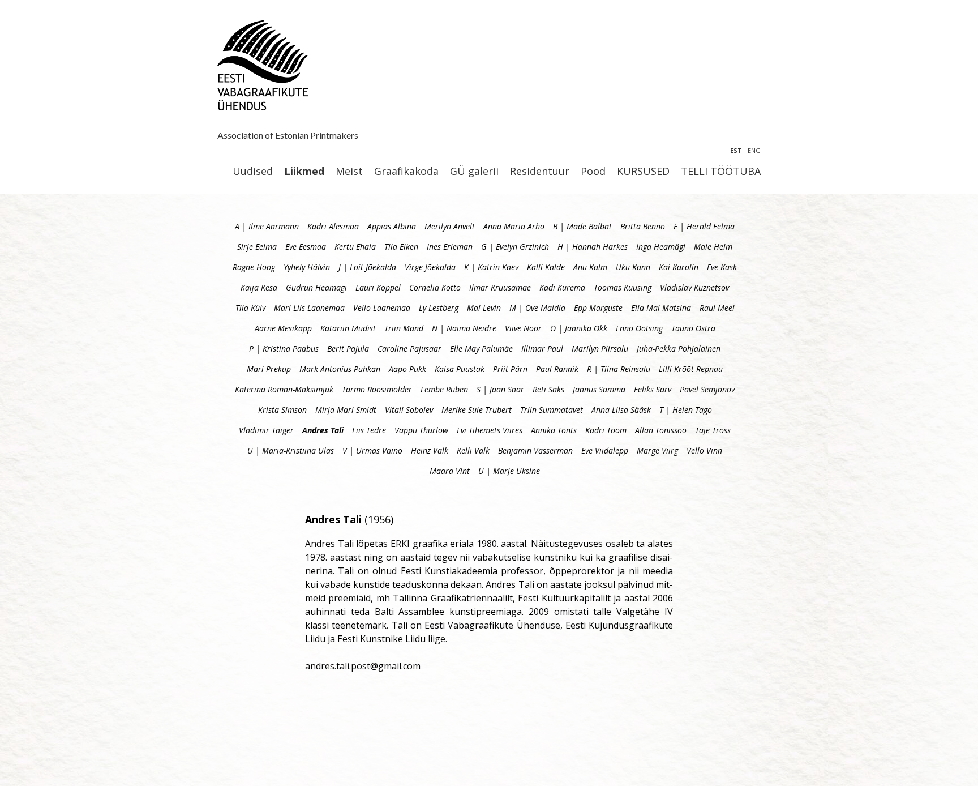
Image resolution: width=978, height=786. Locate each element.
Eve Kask (722, 267)
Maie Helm (713, 246)
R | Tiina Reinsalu (618, 369)
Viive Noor (523, 328)
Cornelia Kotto (435, 287)
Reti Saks (548, 389)
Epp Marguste (598, 307)
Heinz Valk (429, 450)
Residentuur (539, 171)
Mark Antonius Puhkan (339, 369)
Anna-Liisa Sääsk (621, 409)
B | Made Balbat (582, 226)
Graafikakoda (406, 171)
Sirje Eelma (257, 246)
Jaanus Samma (599, 389)
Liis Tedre (369, 430)
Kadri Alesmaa (333, 226)
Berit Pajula (348, 348)
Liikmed (304, 171)
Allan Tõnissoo (661, 430)
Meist (349, 171)
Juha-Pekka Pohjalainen (678, 348)
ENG (754, 150)
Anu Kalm (590, 267)
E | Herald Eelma (704, 226)
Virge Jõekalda (430, 267)
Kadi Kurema (562, 287)
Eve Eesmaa (305, 246)
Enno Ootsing (639, 328)
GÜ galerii (474, 171)
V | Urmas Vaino (372, 450)
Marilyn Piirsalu (600, 348)
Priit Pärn (510, 369)
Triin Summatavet (551, 409)
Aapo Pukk (407, 369)
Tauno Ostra (693, 328)
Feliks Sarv (652, 389)
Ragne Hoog (254, 267)
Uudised (253, 171)
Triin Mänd (403, 328)
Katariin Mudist (348, 328)
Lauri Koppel (378, 287)
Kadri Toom (606, 430)
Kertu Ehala (355, 246)
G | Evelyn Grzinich (515, 246)
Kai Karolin (678, 267)
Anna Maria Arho (513, 226)
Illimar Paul (542, 348)
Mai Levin (484, 307)
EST (736, 150)
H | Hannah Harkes (592, 246)
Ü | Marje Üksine (509, 470)
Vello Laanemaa (381, 307)
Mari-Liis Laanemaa (309, 307)
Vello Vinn (704, 450)
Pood (593, 171)
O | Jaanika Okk (578, 328)
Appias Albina (391, 226)
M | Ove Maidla (537, 307)
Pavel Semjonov (707, 389)
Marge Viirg (657, 450)
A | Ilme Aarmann (267, 226)
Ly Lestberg (438, 307)
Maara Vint (450, 470)
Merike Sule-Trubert (476, 409)
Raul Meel (717, 307)
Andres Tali (323, 430)
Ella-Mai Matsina (661, 307)
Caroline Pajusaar (409, 348)
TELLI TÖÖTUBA (721, 171)
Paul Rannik (557, 369)
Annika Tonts (554, 430)
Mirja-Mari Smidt (345, 409)
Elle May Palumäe (481, 348)
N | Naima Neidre (464, 328)
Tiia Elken (401, 246)
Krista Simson (282, 409)
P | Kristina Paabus (284, 348)
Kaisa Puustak (459, 369)
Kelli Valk (473, 450)
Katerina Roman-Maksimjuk (284, 389)
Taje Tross (713, 430)
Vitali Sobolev (409, 409)
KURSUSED (643, 171)
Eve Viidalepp (604, 450)
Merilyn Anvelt (449, 226)
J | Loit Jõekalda (367, 267)
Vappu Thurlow (421, 430)
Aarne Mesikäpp (283, 328)
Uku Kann (633, 267)
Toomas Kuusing (622, 287)
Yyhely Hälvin (307, 267)
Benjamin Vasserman (535, 450)
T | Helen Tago (685, 409)
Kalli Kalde (546, 267)
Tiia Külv (250, 307)
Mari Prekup (269, 369)
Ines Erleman (450, 246)
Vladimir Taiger (266, 430)
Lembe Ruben (444, 389)
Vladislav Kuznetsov (694, 287)
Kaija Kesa (259, 287)
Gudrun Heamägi (316, 287)
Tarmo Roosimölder (377, 389)
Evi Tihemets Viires (489, 430)
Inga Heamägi (660, 246)
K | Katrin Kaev (491, 267)
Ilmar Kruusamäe (500, 287)
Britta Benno (642, 226)
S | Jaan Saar (500, 389)
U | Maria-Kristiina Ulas (290, 450)
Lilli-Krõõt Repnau (691, 369)
